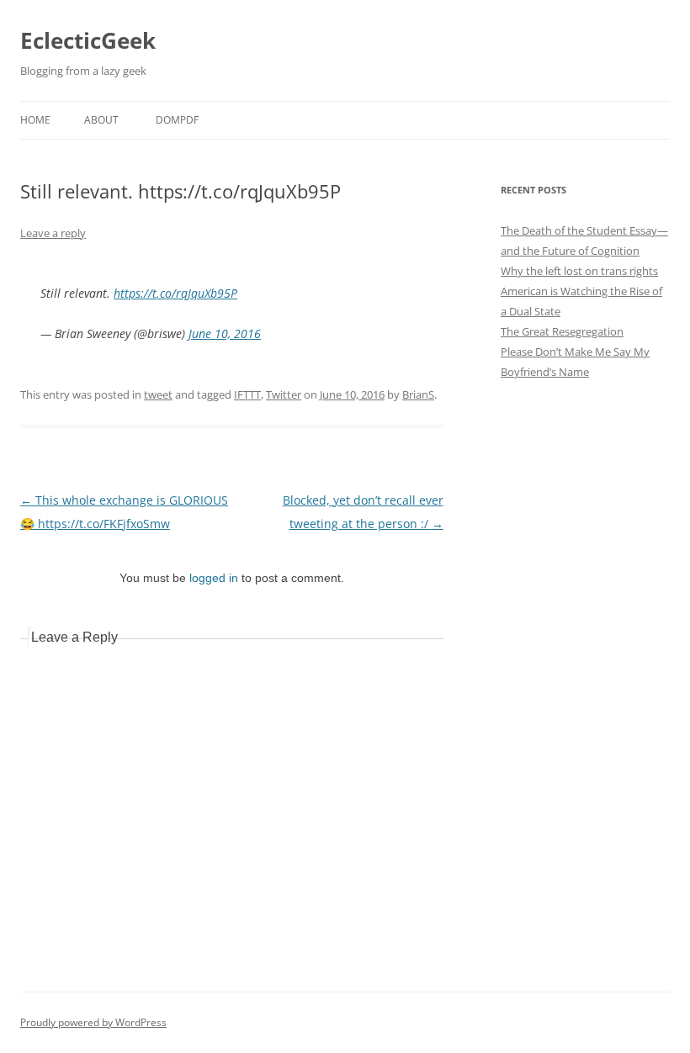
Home (35, 120)
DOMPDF (177, 120)
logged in (213, 578)
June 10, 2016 (224, 333)
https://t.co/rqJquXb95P (175, 293)
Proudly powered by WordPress (93, 1022)
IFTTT (247, 394)
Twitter (283, 394)
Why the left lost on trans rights (579, 270)
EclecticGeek (88, 40)
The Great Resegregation (562, 331)
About (101, 120)
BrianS (418, 394)
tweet (158, 394)
